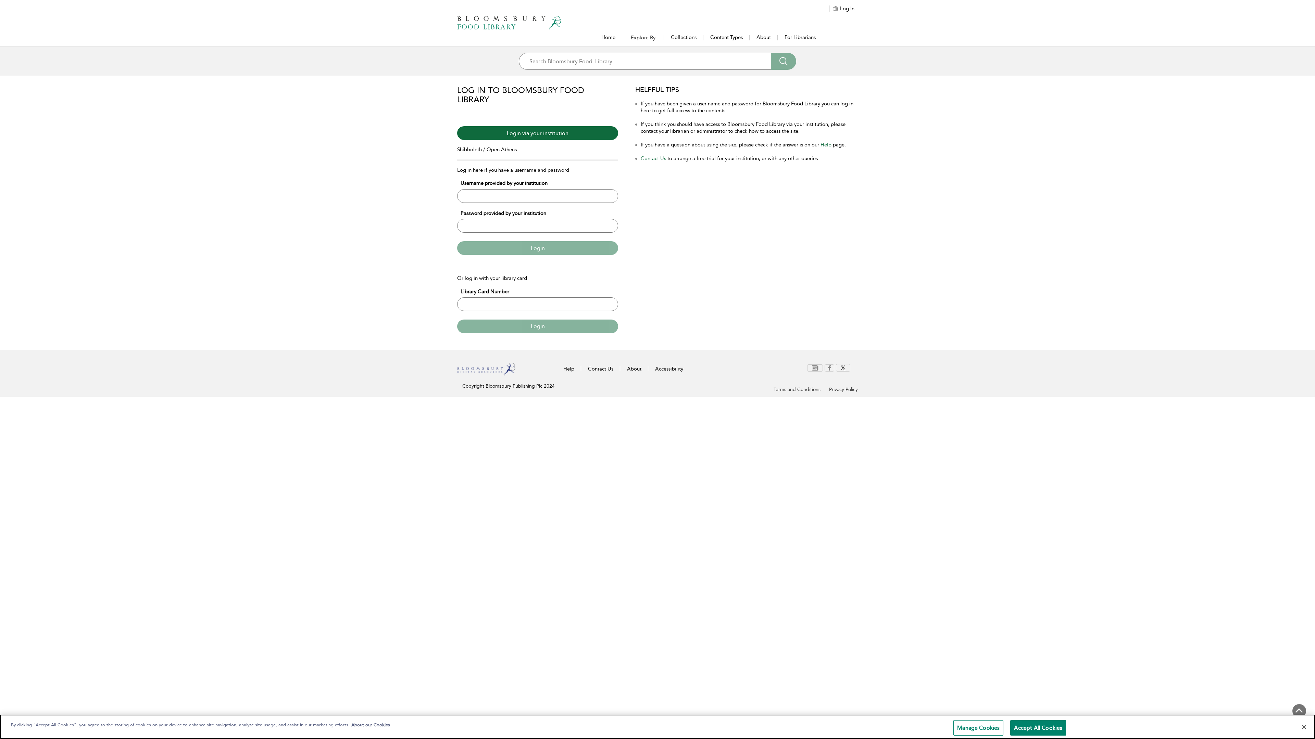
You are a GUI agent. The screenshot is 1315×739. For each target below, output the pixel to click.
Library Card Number (485, 291)
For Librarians (800, 37)
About (763, 37)
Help (826, 145)
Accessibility (669, 369)
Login (538, 248)
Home (608, 37)
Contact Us (653, 158)
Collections (684, 37)
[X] (843, 367)
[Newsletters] (815, 367)
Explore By (643, 38)
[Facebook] (829, 367)
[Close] (1304, 727)
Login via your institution (537, 133)
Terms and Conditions (797, 389)
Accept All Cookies (1038, 728)
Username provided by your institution (504, 183)
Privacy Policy (843, 389)
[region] (657, 727)
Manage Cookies (978, 728)
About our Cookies (370, 724)
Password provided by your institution (503, 213)
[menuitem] (815, 368)
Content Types (726, 37)
